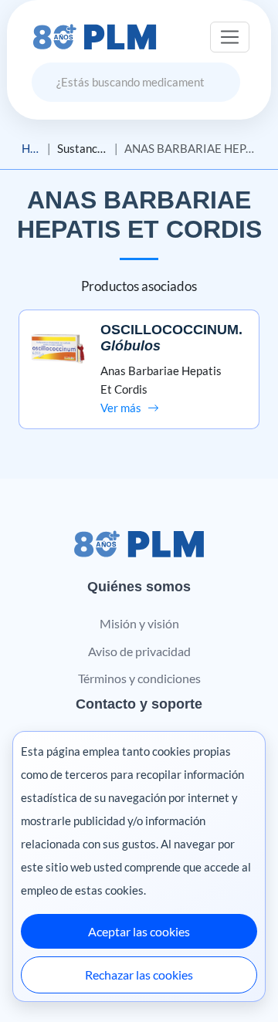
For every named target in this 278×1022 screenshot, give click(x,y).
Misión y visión (139, 623)
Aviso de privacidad (139, 651)
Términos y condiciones (139, 678)
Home (31, 148)
